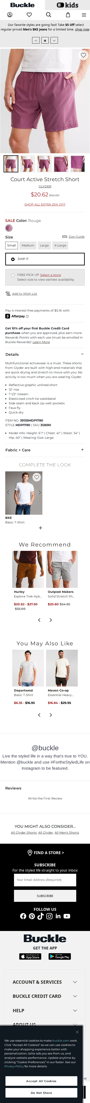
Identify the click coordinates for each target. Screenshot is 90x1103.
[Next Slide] (54, 40)
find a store (49, 852)
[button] (45, 335)
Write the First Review (45, 798)
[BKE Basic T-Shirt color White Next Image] (37, 493)
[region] (41, 1064)
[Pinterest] (32, 916)
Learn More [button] (41, 342)
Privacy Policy (14, 1066)
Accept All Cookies (41, 1081)
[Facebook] (23, 916)
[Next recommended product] (50, 619)
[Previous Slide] (36, 40)
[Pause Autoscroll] (45, 40)
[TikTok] (40, 916)
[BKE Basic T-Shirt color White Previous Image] (10, 493)
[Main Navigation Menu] (84, 15)
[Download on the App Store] (30, 956)
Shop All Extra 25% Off (45, 204)
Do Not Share (41, 1093)
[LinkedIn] (58, 916)
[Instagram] (49, 916)
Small (11, 245)
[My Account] (10, 15)
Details (12, 354)
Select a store (50, 275)
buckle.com (60, 1040)
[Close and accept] (77, 1032)
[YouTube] (66, 916)
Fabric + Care (18, 450)
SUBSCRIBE (45, 896)
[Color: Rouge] (8, 228)
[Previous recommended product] (39, 619)
